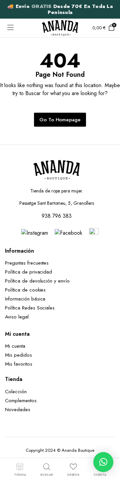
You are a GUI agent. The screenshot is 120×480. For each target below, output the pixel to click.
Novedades (17, 409)
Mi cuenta (15, 346)
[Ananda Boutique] (60, 28)
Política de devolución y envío (37, 281)
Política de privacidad (28, 272)
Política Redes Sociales (31, 307)
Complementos (21, 400)
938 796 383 (57, 216)
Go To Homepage (60, 119)
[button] (103, 462)
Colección (16, 391)
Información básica (25, 298)
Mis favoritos (18, 364)
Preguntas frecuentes (27, 263)
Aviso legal (17, 316)
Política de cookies (25, 290)
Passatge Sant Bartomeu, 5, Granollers (56, 203)
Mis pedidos (18, 355)
